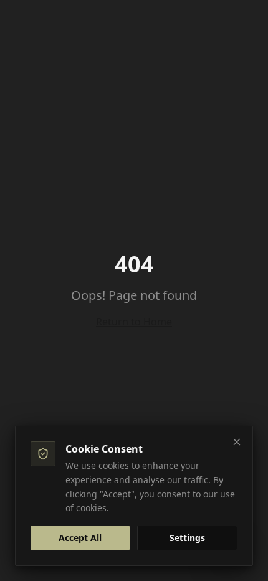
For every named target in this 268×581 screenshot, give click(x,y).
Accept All (80, 538)
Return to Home (134, 322)
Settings (187, 538)
